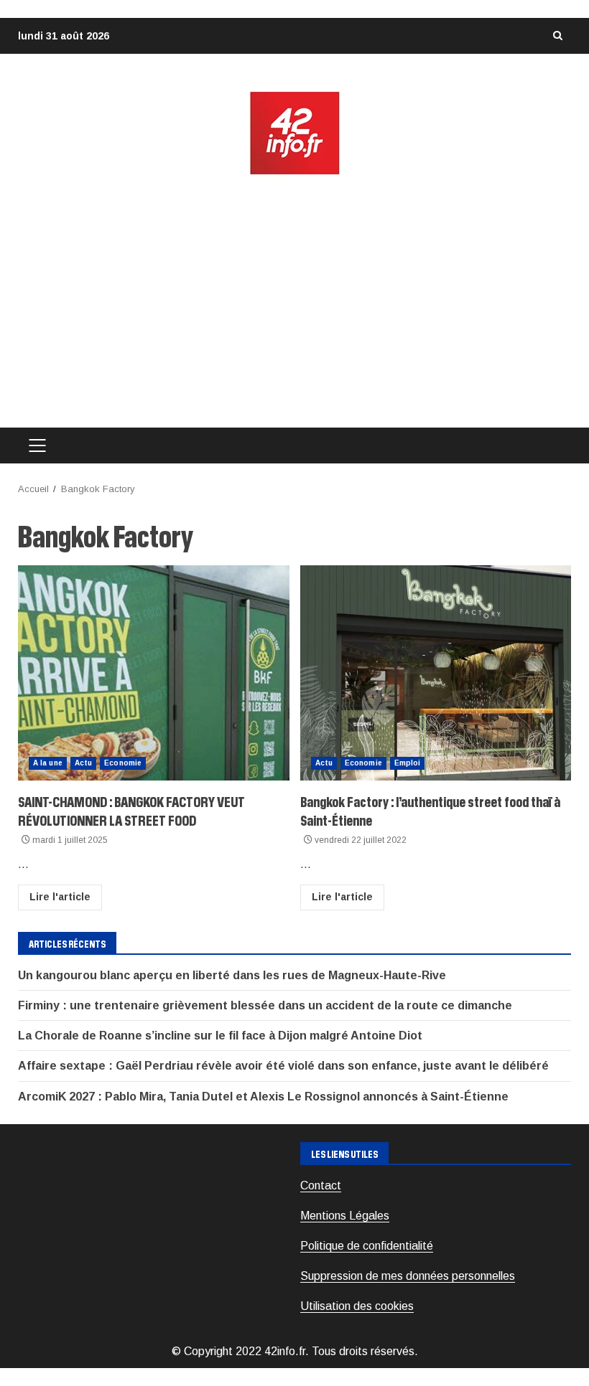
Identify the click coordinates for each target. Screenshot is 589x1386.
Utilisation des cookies (357, 1306)
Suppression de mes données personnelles (407, 1276)
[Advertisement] (294, 302)
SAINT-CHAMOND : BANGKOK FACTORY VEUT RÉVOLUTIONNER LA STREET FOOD (153, 673)
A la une (47, 763)
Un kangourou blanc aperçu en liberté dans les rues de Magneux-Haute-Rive (232, 975)
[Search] (557, 36)
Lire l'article (60, 896)
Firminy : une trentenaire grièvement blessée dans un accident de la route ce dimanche (265, 1005)
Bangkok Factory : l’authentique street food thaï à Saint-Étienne (436, 673)
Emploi (407, 763)
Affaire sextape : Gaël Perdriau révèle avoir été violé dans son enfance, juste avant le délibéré (283, 1066)
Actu (83, 763)
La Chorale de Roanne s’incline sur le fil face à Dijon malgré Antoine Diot (220, 1035)
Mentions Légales (344, 1216)
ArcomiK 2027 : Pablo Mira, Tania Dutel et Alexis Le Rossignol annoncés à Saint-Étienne (263, 1096)
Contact (320, 1185)
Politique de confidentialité (366, 1246)
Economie (123, 763)
